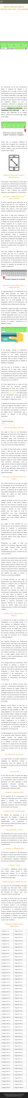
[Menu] (1, 2)
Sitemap (12, 1094)
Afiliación (16, 1096)
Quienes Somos (7, 1094)
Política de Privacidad (13, 1095)
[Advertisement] (14, 26)
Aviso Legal (17, 1094)
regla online (12, 393)
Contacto (20, 1096)
